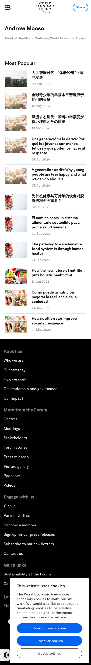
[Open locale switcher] (6, 655)
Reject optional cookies (49, 628)
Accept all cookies (49, 641)
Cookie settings (49, 653)
